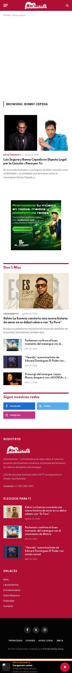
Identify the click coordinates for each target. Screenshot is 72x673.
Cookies (30, 640)
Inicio (6, 579)
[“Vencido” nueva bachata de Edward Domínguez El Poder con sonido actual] (12, 362)
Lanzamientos (11, 584)
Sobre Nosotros (11, 595)
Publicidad (8, 600)
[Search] (67, 5)
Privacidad (15, 640)
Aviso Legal (46, 640)
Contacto (8, 606)
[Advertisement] (36, 58)
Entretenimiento (12, 590)
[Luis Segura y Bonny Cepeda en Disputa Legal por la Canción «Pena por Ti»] (36, 132)
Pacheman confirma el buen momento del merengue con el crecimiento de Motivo (43, 344)
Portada (7, 15)
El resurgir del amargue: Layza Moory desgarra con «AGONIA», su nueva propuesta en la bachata (46, 377)
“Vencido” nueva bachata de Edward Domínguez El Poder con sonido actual (44, 361)
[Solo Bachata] (36, 5)
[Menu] (5, 5)
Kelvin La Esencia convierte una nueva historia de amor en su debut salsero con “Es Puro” (45, 510)
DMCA (60, 640)
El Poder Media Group (53, 649)
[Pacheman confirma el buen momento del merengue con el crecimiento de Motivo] (12, 345)
